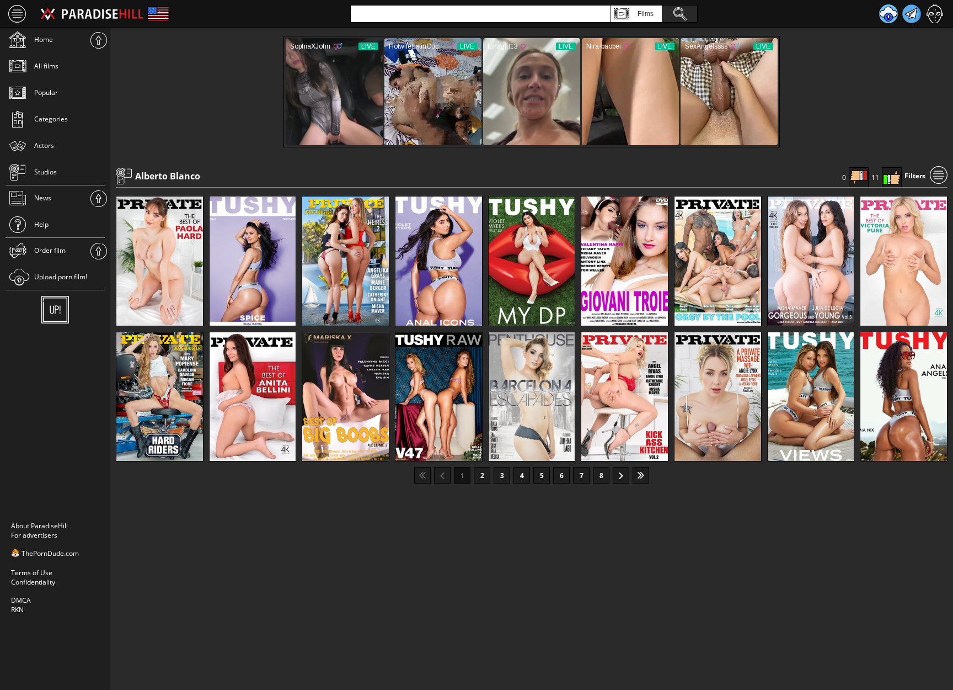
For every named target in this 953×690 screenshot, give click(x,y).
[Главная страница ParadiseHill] (92, 14)
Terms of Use (31, 572)
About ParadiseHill (39, 525)
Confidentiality (33, 582)
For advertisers (34, 535)
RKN (17, 609)
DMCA (21, 600)
